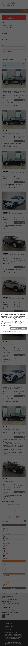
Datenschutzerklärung (7, 331)
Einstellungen (23, 328)
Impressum (17, 331)
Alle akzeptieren (14, 328)
